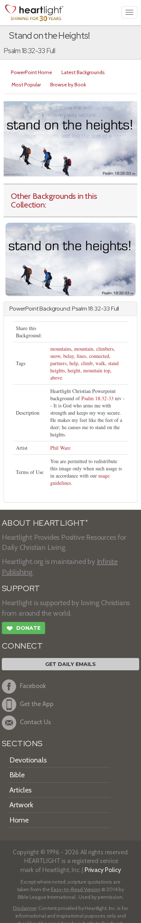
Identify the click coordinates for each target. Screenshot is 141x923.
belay (68, 355)
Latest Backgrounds (83, 72)
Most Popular (26, 84)
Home (19, 820)
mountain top (96, 370)
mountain (83, 348)
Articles (20, 790)
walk (100, 363)
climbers (105, 348)
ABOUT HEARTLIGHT (45, 523)
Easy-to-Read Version (76, 889)
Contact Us (35, 722)
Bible (17, 774)
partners (58, 363)
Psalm (79, 308)
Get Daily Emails (70, 664)
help (73, 363)
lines (81, 355)
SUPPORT (21, 588)
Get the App (37, 704)
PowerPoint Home (31, 72)
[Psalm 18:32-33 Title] (70, 258)
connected (99, 355)
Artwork (21, 804)
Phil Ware (60, 447)
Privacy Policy (103, 869)
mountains (60, 348)
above (56, 377)
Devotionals (28, 760)
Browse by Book (68, 84)
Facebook (33, 685)
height (74, 370)
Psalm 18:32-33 (97, 398)
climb (87, 363)
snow (55, 355)
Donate (23, 628)
